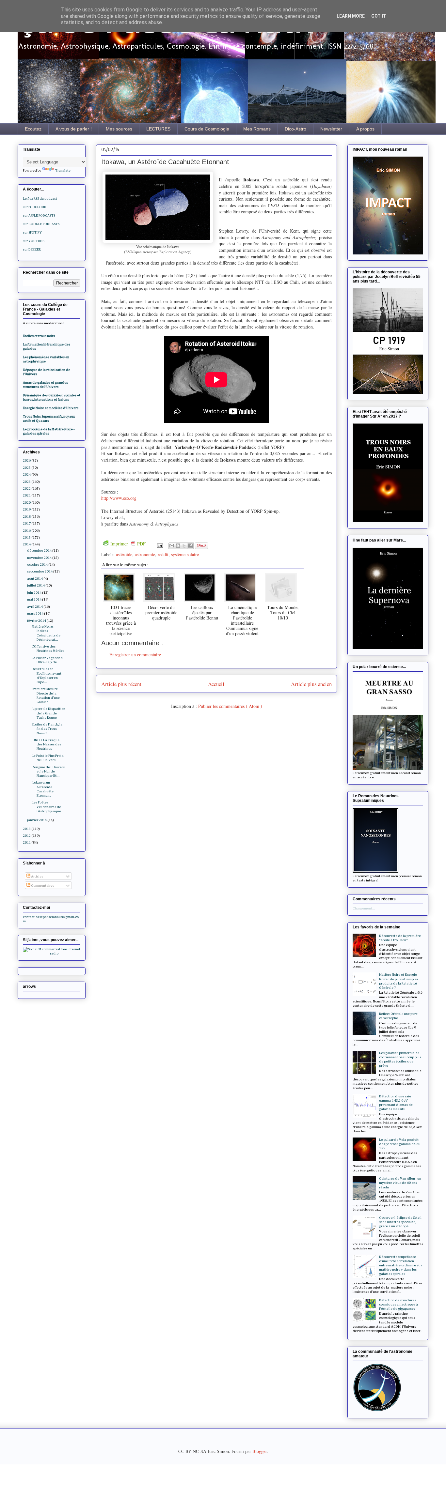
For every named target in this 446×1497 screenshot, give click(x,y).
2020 (27, 502)
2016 (27, 530)
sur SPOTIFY (32, 232)
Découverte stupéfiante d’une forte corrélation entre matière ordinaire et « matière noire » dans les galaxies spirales (400, 1265)
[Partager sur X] (184, 545)
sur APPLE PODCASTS (39, 215)
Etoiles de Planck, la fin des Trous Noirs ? (47, 729)
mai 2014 (34, 599)
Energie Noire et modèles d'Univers (50, 408)
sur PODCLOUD (34, 207)
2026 (27, 460)
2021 (27, 495)
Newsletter (331, 128)
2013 (27, 829)
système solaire (185, 554)
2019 (27, 509)
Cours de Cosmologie (206, 128)
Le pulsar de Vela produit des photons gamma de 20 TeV (399, 1144)
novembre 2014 (39, 557)
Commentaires (42, 885)
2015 (27, 537)
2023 (27, 481)
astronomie (145, 554)
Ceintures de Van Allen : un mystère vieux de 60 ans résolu (400, 1183)
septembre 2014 (40, 571)
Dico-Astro (295, 128)
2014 (27, 544)
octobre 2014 (37, 564)
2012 (27, 835)
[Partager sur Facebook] (190, 545)
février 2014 (36, 620)
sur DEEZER (32, 249)
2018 (27, 516)
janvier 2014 (37, 820)
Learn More (351, 16)
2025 (27, 467)
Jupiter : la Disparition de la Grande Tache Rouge (48, 713)
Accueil (216, 684)
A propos (365, 128)
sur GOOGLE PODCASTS (41, 224)
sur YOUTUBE (33, 241)
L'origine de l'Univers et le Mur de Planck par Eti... (48, 771)
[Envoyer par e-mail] (171, 545)
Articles (36, 876)
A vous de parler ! (74, 128)
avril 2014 (35, 606)
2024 (27, 474)
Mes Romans (257, 128)
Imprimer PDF (128, 544)
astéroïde (124, 554)
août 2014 (35, 578)
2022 (27, 488)
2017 (27, 523)
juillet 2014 (36, 585)
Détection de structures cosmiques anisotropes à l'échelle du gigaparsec (398, 1304)
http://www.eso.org (118, 498)
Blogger (259, 1451)
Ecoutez (33, 128)
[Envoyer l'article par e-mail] (159, 545)
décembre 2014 (39, 550)
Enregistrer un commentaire (135, 654)
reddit (163, 554)
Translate (63, 170)
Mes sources (119, 128)
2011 (27, 842)
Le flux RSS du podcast (40, 198)
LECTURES (158, 128)
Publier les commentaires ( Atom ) (230, 706)
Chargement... (364, 908)
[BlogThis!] (178, 545)
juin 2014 (34, 592)
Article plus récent (121, 684)
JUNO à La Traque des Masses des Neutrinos (46, 744)
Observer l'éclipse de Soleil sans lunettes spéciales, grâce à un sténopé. (400, 1222)
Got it (378, 16)
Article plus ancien (311, 684)
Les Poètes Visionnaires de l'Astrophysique (46, 807)
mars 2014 (35, 613)
